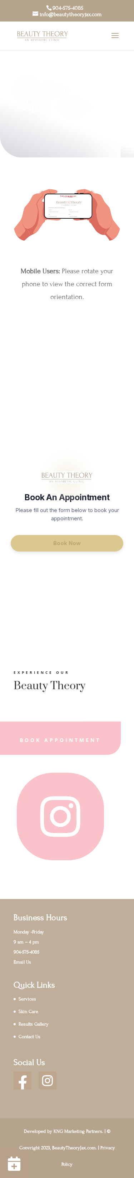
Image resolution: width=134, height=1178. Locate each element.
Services (27, 999)
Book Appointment (60, 740)
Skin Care (28, 1011)
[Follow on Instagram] (60, 816)
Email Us (22, 962)
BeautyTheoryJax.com (74, 1148)
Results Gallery (34, 1024)
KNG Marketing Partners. (78, 1131)
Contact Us (29, 1037)
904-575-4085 (68, 8)
